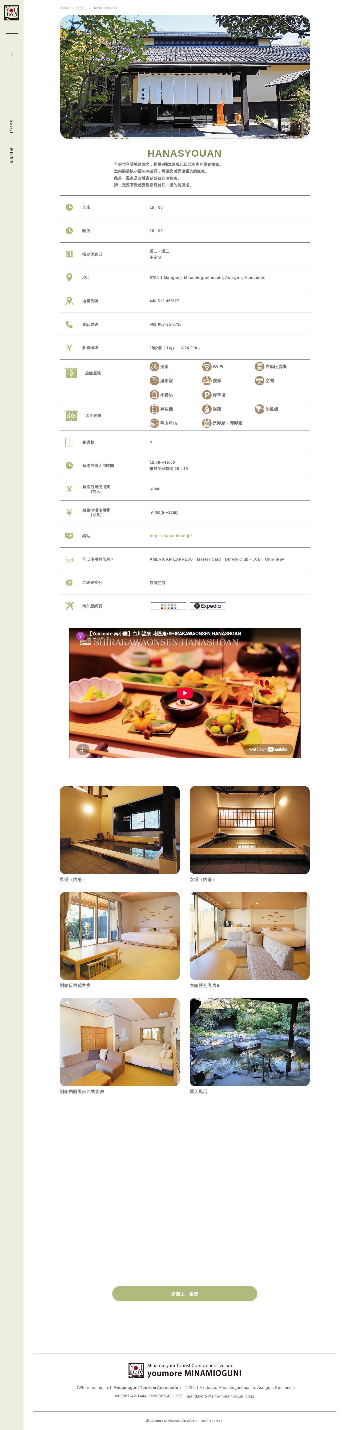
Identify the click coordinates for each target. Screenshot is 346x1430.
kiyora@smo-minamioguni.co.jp (225, 1396)
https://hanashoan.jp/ (171, 536)
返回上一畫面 (184, 1294)
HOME (65, 8)
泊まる (81, 8)
